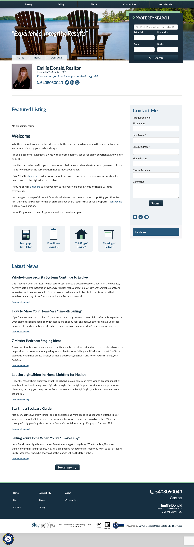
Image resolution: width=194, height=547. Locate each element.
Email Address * (141, 146)
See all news (66, 467)
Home (20, 57)
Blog (37, 57)
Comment (138, 181)
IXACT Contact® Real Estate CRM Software (160, 525)
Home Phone (140, 158)
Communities (129, 4)
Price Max (162, 32)
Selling (61, 4)
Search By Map (165, 4)
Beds (136, 44)
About (94, 4)
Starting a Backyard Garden (33, 408)
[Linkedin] (72, 82)
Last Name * (139, 135)
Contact (56, 57)
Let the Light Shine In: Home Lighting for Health (49, 374)
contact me (115, 201)
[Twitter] (67, 82)
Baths (160, 44)
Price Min (139, 32)
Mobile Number (141, 170)
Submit (156, 203)
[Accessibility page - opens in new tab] (120, 527)
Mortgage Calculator (26, 245)
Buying (28, 4)
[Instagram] (77, 82)
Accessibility (45, 493)
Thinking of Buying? (81, 245)
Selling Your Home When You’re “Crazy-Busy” (46, 438)
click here (34, 175)
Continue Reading (20, 302)
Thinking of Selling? (109, 245)
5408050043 (51, 82)
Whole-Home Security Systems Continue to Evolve (50, 277)
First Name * (140, 123)
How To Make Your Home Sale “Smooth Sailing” (47, 311)
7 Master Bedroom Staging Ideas (36, 341)
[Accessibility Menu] (8, 539)
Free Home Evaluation (53, 245)
